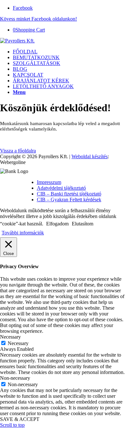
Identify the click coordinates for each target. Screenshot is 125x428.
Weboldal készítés (89, 156)
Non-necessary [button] (15, 378)
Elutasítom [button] (82, 223)
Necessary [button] (10, 337)
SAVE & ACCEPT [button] (19, 419)
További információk (23, 232)
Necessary (18, 343)
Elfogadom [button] (57, 223)
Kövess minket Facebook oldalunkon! (38, 19)
